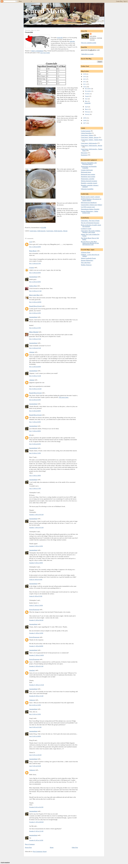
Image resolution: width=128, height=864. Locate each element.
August (87, 96)
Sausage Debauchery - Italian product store (89, 211)
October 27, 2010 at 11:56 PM (36, 605)
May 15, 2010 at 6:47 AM (35, 348)
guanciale (60, 37)
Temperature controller (87, 178)
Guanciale (29, 32)
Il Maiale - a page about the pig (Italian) (90, 255)
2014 (84, 76)
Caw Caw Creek (45, 52)
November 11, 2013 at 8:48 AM (36, 822)
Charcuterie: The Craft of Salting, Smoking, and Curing (90, 231)
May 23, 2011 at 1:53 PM (35, 705)
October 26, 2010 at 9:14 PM (35, 579)
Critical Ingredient (86, 133)
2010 (84, 86)
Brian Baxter (33, 251)
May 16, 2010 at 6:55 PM (35, 399)
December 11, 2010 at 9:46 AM (36, 620)
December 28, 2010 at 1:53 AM (36, 696)
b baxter (31, 267)
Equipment (84, 155)
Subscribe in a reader (87, 54)
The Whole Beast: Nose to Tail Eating (90, 238)
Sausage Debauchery (87, 260)
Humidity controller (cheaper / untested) (90, 185)
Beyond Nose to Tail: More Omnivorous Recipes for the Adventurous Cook (90, 243)
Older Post (75, 847)
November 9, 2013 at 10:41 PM (36, 807)
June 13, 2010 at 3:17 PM (35, 488)
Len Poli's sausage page (88, 207)
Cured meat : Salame (87, 135)
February (88, 112)
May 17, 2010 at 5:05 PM (35, 422)
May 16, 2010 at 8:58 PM (35, 411)
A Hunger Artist (85, 252)
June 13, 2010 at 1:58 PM (35, 475)
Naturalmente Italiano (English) (90, 209)
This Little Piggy (86, 262)
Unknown (32, 700)
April (86, 106)
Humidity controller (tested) (89, 183)
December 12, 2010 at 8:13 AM (36, 666)
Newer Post (28, 847)
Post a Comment (30, 844)
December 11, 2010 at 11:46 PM (36, 655)
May (86, 101)
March (87, 109)
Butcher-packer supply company (90, 197)
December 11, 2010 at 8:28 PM (36, 646)
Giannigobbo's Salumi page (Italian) (91, 204)
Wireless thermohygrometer (89, 181)
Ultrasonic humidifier (87, 189)
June (86, 99)
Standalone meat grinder (88, 176)
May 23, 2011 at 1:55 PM (35, 714)
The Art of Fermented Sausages (90, 223)
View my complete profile (88, 42)
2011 (84, 84)
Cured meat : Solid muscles (38, 231)
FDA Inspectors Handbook (89, 202)
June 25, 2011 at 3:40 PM (35, 736)
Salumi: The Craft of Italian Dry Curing (90, 235)
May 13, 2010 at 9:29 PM (35, 272)
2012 (84, 81)
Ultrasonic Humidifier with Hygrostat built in (89, 163)
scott (30, 241)
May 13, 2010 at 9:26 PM (35, 246)
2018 (84, 74)
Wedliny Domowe (86, 265)
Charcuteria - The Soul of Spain (90, 220)
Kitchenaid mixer (86, 172)
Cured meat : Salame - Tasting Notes (91, 139)
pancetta (72, 41)
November (88, 91)
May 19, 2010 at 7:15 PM (35, 453)
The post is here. (64, 397)
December (88, 88)
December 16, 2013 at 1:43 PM (36, 840)
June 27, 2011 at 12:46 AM (35, 755)
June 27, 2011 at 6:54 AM (35, 766)
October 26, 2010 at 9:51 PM (35, 596)
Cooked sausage (86, 131)
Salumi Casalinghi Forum (88, 258)
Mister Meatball (33, 332)
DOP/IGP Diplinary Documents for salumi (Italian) (91, 199)
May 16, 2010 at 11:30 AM (35, 388)
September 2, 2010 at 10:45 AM (36, 514)
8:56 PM (43, 227)
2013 (84, 79)
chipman (31, 352)
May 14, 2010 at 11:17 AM (35, 291)
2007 (84, 123)
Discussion (84, 152)
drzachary (32, 670)
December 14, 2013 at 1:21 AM (36, 831)
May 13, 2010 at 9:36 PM (35, 281)
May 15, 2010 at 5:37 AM (35, 339)
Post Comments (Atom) (40, 851)
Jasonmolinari (33, 276)
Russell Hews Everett (35, 306)
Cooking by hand (86, 228)
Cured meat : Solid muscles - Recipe (56, 231)
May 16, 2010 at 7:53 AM (35, 376)
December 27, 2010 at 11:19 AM (36, 685)
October (87, 93)
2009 (84, 118)
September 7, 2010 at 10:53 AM (36, 527)
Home (52, 847)
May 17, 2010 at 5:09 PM (35, 431)
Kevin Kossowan (34, 609)
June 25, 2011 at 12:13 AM (35, 727)
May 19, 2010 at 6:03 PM (35, 444)
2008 (84, 120)
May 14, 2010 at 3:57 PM (35, 328)
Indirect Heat (33, 286)
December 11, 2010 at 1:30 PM (36, 633)
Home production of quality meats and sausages (91, 225)
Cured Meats (45, 11)
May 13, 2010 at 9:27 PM (35, 263)
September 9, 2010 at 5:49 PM (36, 563)
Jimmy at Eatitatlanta (37, 51)
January (87, 114)
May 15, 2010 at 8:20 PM (35, 366)
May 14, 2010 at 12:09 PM (35, 302)
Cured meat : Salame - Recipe (89, 137)
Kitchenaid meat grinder (88, 174)
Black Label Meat (34, 295)
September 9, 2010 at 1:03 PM (36, 546)
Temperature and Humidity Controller (89, 167)
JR (30, 435)
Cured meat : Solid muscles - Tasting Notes (91, 149)
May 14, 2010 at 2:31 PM (35, 313)
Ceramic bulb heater (87, 170)
